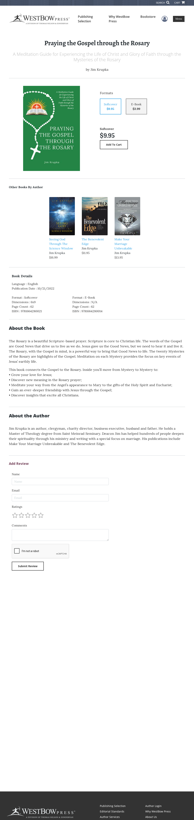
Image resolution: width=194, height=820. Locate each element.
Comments (19, 525)
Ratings (17, 507)
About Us (151, 817)
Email (16, 490)
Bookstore (148, 17)
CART (177, 2)
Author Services (110, 817)
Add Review (19, 464)
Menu (178, 18)
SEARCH (161, 2)
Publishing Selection (85, 19)
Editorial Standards (112, 811)
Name (16, 474)
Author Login (153, 806)
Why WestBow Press (119, 19)
